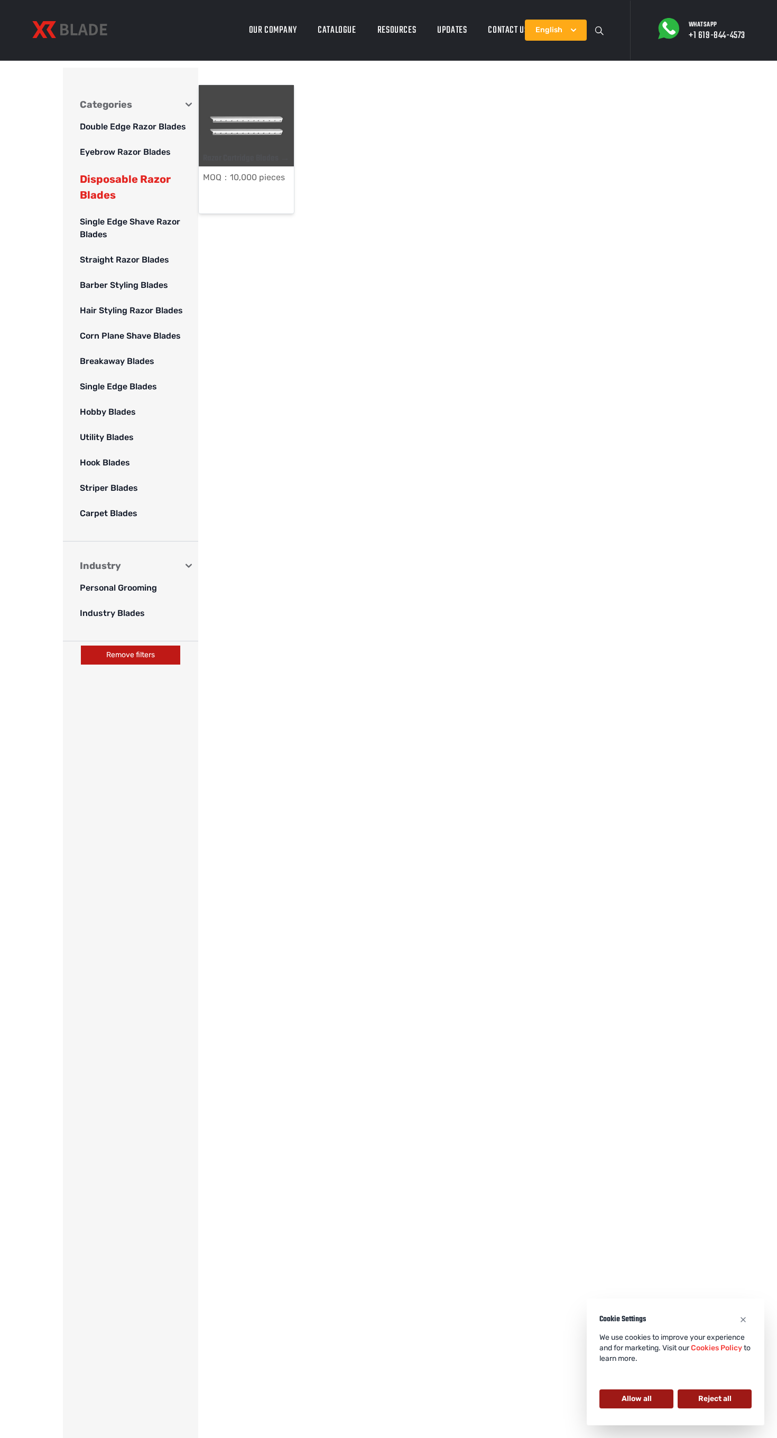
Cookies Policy (716, 1347)
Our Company (273, 30)
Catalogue (337, 30)
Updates (452, 30)
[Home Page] (70, 29)
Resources (396, 30)
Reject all (715, 1398)
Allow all (637, 1398)
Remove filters (130, 654)
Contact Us (508, 30)
